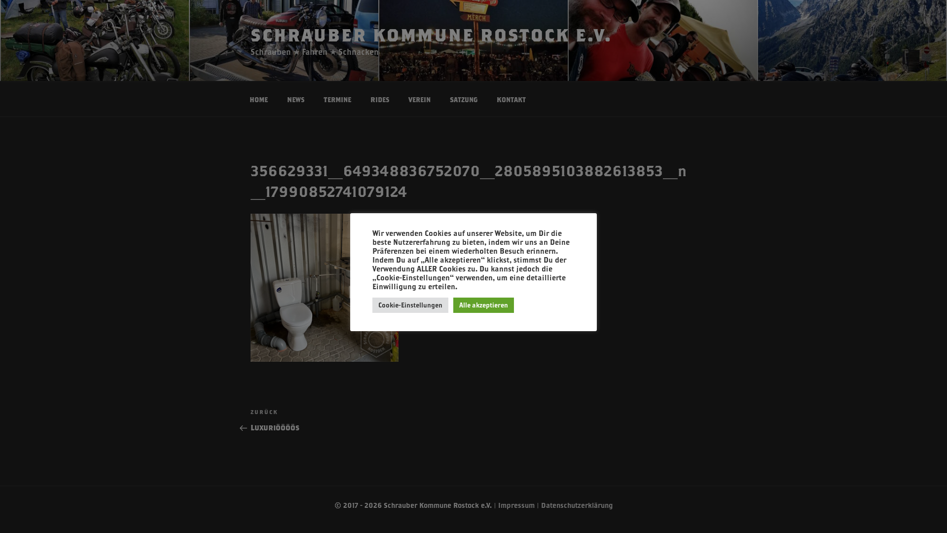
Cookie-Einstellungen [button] (410, 305)
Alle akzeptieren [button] (483, 305)
